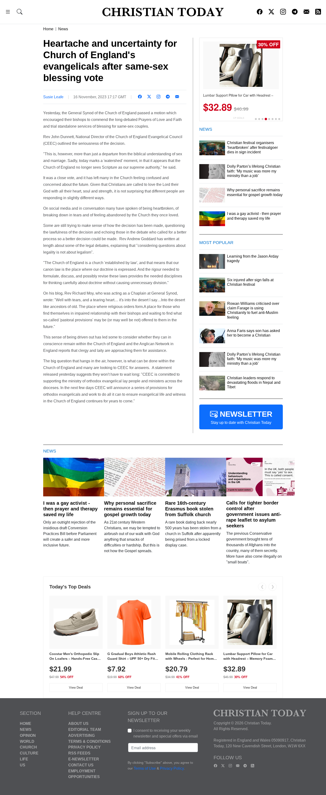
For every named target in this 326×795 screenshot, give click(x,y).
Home (48, 29)
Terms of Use (145, 769)
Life (24, 759)
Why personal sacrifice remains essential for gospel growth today (130, 508)
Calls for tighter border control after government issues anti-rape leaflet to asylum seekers (253, 514)
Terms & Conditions (89, 741)
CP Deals (238, 118)
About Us (78, 724)
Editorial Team (84, 729)
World (27, 741)
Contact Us (81, 765)
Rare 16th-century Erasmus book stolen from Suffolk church (189, 508)
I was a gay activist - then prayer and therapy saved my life (70, 508)
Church (28, 747)
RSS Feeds (79, 753)
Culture (29, 753)
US (22, 765)
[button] (8, 12)
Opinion (28, 735)
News (63, 29)
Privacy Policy (84, 747)
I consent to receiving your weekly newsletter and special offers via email (165, 733)
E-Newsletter (83, 759)
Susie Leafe (53, 97)
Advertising (81, 735)
